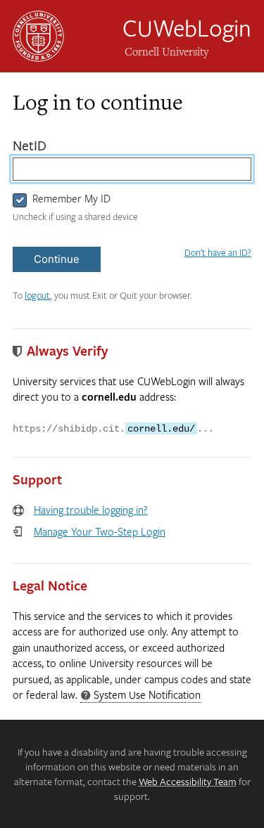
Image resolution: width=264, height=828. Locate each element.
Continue (57, 259)
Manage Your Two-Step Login (99, 531)
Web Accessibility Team (188, 781)
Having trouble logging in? (91, 510)
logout (37, 295)
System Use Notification (140, 695)
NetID (59, 146)
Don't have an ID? (217, 252)
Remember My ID (71, 198)
